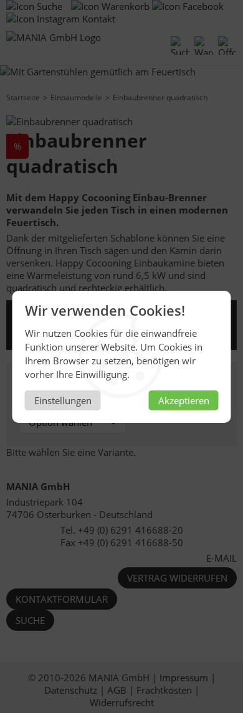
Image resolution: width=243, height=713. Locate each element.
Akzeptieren (183, 400)
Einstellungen (63, 400)
